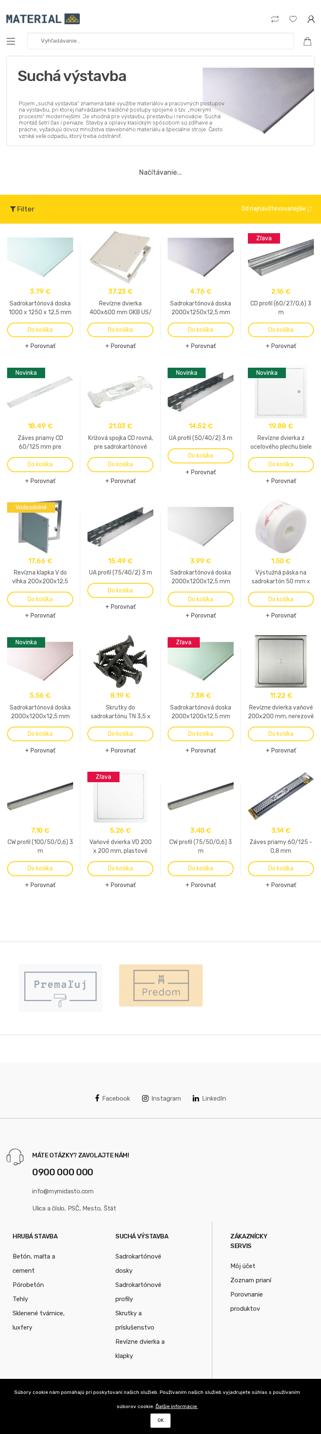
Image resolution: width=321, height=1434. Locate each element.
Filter (24, 209)
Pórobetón (28, 1285)
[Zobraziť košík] (310, 41)
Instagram (166, 1098)
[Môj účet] (311, 19)
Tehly (20, 1299)
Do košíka (40, 329)
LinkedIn (214, 1098)
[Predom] (161, 985)
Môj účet (242, 1266)
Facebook (116, 1098)
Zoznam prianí (250, 1280)
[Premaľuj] (60, 988)
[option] (60, 988)
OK (161, 1420)
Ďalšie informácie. (176, 1406)
